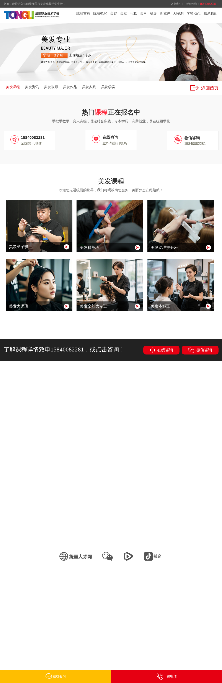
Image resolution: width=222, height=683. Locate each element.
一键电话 (170, 676)
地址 (177, 3)
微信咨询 (204, 350)
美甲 (143, 13)
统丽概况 (100, 13)
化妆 (133, 13)
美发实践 (89, 87)
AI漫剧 (178, 13)
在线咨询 (165, 350)
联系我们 (210, 13)
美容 (113, 13)
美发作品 (70, 87)
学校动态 (194, 13)
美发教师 (51, 87)
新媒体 (165, 13)
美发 (123, 13)
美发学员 (108, 87)
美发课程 (13, 87)
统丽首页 (83, 13)
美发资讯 (32, 87)
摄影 (153, 13)
